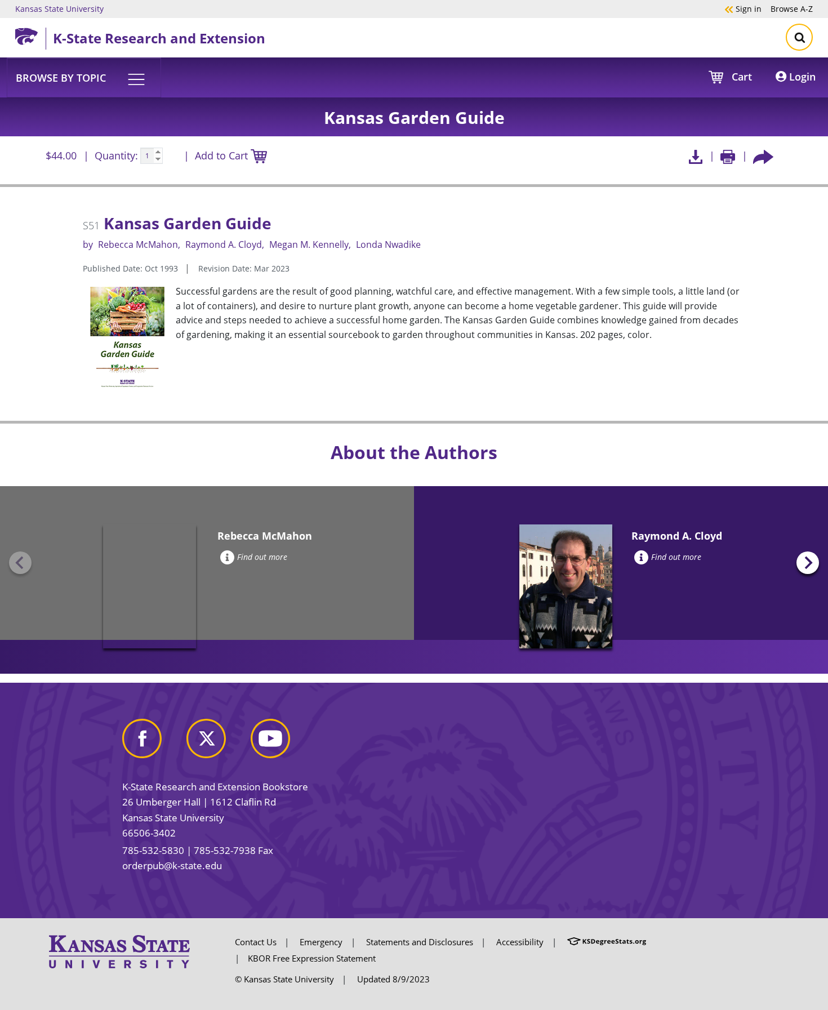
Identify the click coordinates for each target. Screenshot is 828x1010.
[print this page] (728, 156)
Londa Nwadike (388, 244)
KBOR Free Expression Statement (312, 958)
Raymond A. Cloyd (223, 244)
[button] (84, 77)
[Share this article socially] (763, 156)
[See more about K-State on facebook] (153, 742)
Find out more (262, 556)
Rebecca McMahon (138, 244)
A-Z (792, 8)
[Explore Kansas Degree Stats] (606, 941)
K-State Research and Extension (159, 38)
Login (801, 76)
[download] (695, 156)
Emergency (321, 941)
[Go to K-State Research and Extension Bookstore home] (30, 34)
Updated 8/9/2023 (393, 979)
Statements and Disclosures (419, 941)
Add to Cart (223, 155)
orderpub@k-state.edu (172, 865)
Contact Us (256, 941)
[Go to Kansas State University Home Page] (119, 951)
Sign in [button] (743, 8)
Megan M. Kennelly (309, 244)
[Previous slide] (20, 562)
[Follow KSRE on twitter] (217, 742)
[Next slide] (807, 562)
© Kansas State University (284, 979)
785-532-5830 (153, 850)
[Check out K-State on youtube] (282, 742)
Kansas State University (59, 8)
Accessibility (520, 941)
